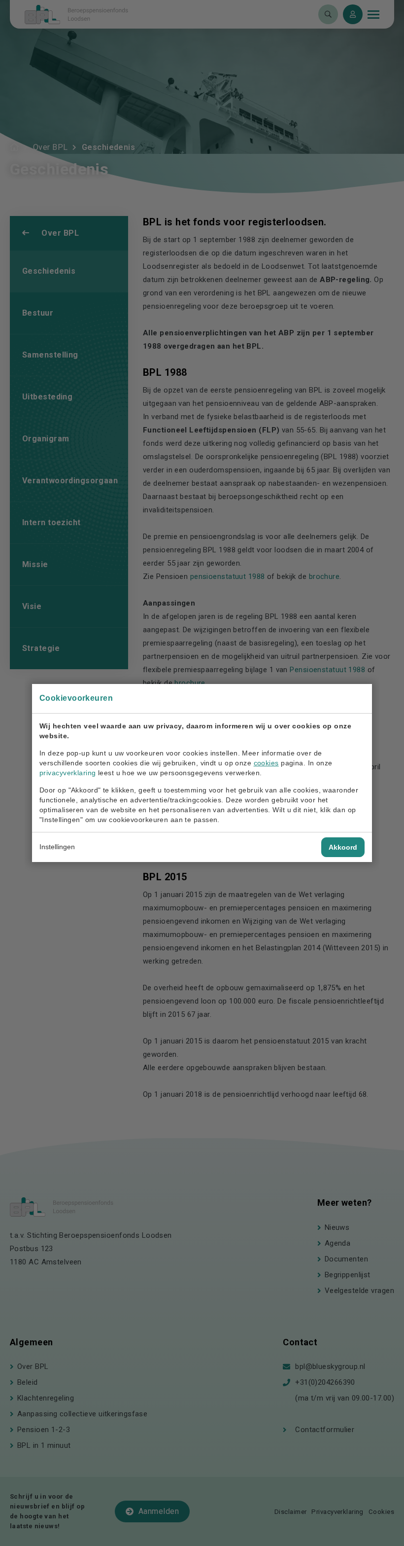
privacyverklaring (67, 773)
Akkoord (343, 847)
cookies (266, 763)
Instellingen (57, 847)
